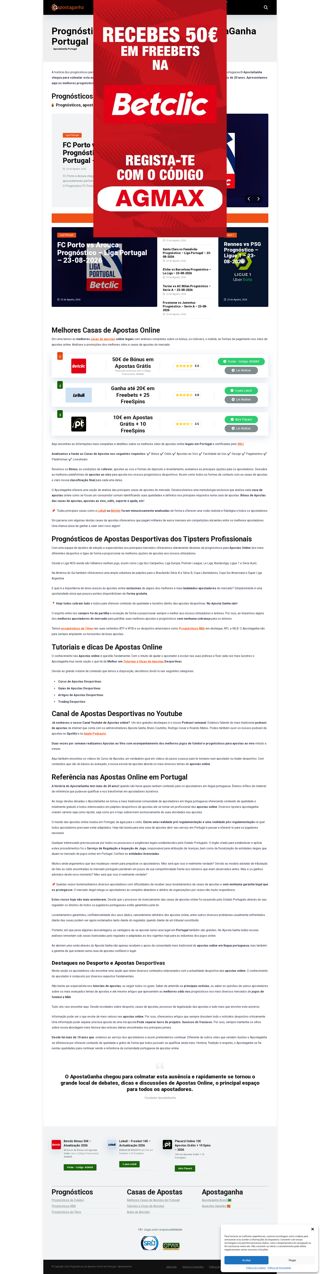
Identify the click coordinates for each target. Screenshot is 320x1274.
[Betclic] (160, 124)
